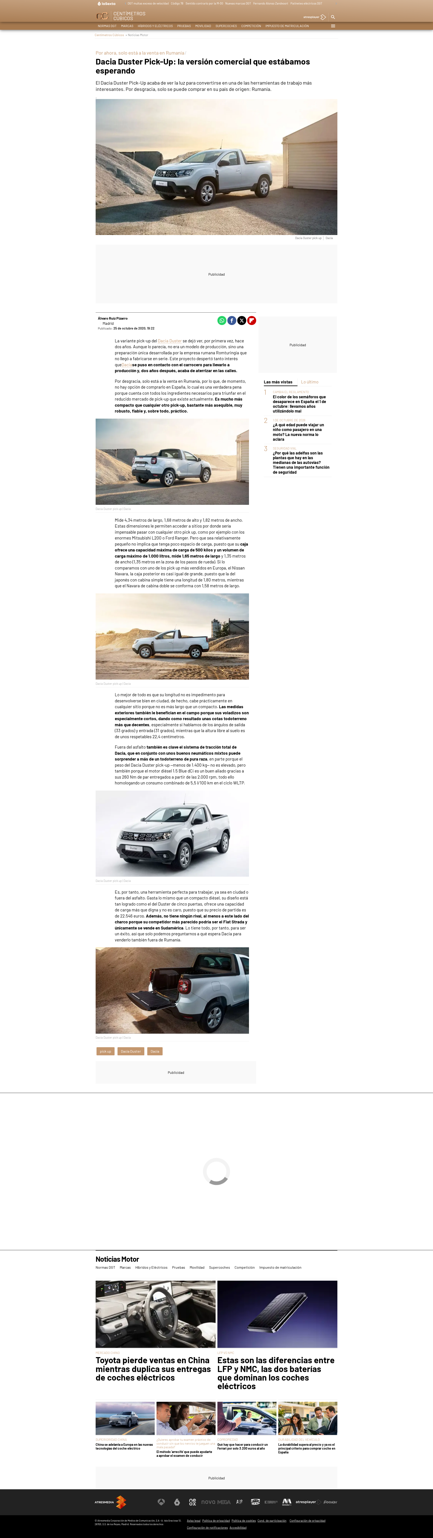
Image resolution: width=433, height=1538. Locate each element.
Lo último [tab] (309, 381)
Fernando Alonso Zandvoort (270, 3)
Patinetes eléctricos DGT (306, 3)
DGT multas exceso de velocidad (148, 3)
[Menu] (332, 26)
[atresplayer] (313, 17)
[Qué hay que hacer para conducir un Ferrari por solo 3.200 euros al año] (246, 1419)
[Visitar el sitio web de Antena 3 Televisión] (161, 1502)
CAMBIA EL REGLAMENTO (291, 392)
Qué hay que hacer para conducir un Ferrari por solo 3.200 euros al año (242, 1446)
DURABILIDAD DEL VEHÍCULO (299, 1439)
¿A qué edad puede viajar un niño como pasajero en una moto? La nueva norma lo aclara (298, 431)
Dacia (127, 364)
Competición (251, 26)
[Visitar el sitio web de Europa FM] (271, 1502)
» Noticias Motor (136, 35)
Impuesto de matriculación (287, 26)
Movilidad (203, 26)
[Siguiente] (335, 3)
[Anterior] (124, 3)
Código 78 (177, 3)
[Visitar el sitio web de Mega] (224, 1502)
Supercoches (226, 26)
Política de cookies (244, 1520)
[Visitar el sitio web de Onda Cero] (255, 1502)
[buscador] (332, 17)
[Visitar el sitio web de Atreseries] (239, 1502)
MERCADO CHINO (108, 1353)
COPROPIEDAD (227, 1439)
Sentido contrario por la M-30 (204, 3)
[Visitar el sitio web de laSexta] (177, 1502)
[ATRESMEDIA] (110, 1502)
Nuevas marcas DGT (238, 3)
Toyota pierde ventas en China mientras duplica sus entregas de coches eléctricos (153, 1368)
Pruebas (184, 26)
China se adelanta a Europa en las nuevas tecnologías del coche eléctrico (124, 1446)
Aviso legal (193, 1520)
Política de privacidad (216, 1520)
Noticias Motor (117, 1259)
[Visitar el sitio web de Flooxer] (330, 1502)
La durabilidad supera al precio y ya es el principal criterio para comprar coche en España (306, 1448)
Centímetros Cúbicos (109, 35)
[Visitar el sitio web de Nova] (208, 1502)
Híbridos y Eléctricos (155, 26)
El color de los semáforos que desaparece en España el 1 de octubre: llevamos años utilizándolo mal (299, 403)
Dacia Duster (170, 340)
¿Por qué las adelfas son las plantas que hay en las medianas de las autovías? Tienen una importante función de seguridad (301, 462)
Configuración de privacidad (307, 1520)
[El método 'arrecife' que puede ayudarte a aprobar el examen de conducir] (186, 1419)
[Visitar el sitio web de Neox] (192, 1502)
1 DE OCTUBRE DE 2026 (289, 420)
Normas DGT (107, 26)
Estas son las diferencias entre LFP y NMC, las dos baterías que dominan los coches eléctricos (276, 1373)
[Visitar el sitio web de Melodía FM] (287, 1502)
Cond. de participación (272, 1520)
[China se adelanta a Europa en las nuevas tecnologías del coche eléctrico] (125, 1419)
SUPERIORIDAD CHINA (111, 1439)
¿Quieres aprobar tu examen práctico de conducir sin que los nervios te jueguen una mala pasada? (186, 1443)
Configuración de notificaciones (207, 1527)
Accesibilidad (238, 1527)
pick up (105, 1051)
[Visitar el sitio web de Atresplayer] (309, 1502)
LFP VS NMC (225, 1353)
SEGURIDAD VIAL (285, 448)
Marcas (127, 26)
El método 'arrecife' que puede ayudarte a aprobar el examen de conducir (184, 1453)
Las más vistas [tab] (278, 381)
